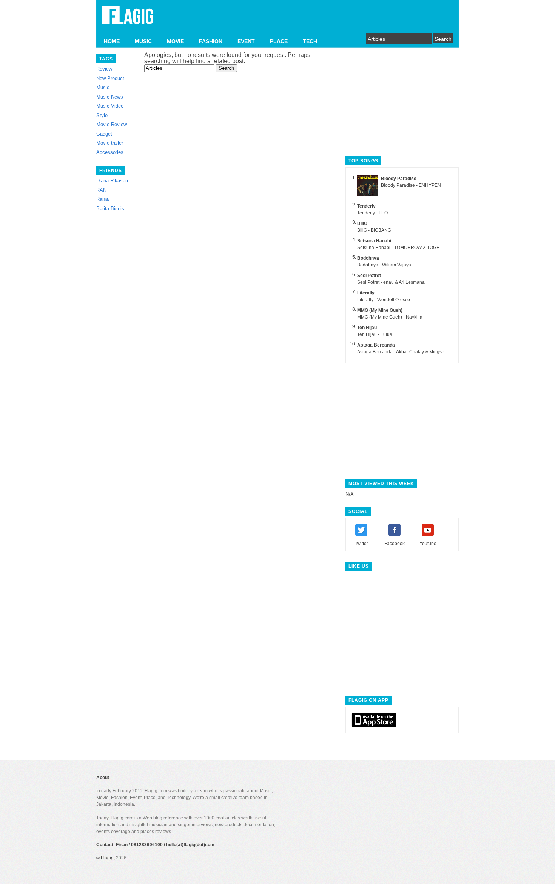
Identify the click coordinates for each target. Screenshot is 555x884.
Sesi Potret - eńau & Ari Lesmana (391, 282)
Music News (109, 97)
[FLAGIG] (127, 19)
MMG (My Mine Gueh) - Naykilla (389, 317)
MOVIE (175, 41)
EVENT (246, 41)
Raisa (102, 199)
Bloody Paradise (398, 178)
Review (104, 69)
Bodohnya (368, 258)
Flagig (107, 858)
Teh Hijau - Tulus (374, 334)
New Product (110, 78)
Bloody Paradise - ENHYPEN (411, 185)
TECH (310, 41)
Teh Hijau (367, 327)
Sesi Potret (369, 275)
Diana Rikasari (112, 180)
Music (102, 87)
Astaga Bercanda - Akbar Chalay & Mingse (400, 351)
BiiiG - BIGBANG (374, 230)
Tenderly (366, 206)
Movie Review (111, 124)
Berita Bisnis (110, 208)
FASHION (210, 41)
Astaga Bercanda (376, 345)
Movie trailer (109, 143)
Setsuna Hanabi (374, 240)
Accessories (109, 152)
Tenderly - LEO (372, 213)
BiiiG (362, 223)
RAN (101, 190)
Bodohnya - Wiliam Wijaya (384, 265)
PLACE (279, 41)
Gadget (104, 134)
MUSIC (143, 41)
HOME (112, 41)
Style (102, 115)
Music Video (109, 106)
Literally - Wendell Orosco (383, 299)
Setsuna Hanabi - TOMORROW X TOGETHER (404, 247)
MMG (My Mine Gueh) (379, 310)
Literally (366, 293)
